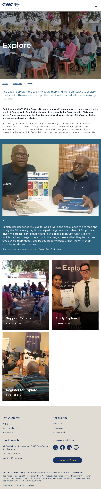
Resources (58, 428)
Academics (17, 84)
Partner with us (60, 432)
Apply (5, 423)
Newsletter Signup (67, 460)
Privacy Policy (8, 485)
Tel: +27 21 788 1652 (12, 454)
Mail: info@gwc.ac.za (12, 458)
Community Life (10, 428)
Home (5, 84)
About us (57, 423)
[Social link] (55, 447)
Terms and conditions (26, 485)
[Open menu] (96, 5)
